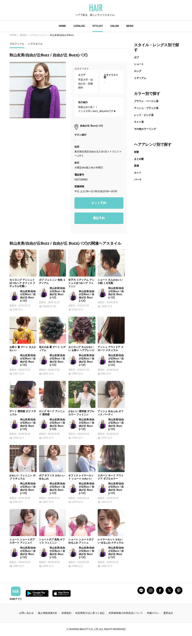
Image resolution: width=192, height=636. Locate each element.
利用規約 (66, 613)
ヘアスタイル (35, 43)
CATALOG (79, 26)
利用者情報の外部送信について (126, 613)
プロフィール (17, 43)
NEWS (130, 26)
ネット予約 (98, 202)
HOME (62, 26)
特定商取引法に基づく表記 (90, 613)
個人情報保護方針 (47, 613)
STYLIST (97, 26)
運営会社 (168, 613)
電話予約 (99, 218)
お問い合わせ (26, 613)
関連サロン (153, 613)
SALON (114, 26)
